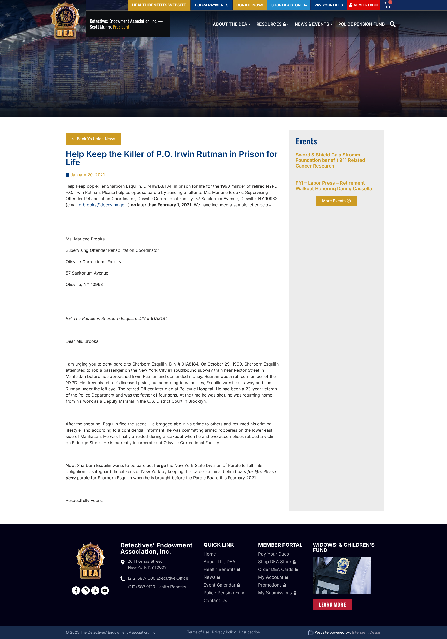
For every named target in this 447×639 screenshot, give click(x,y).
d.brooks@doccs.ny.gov (103, 204)
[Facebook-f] (76, 590)
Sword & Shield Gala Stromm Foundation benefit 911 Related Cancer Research (330, 160)
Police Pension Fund (361, 24)
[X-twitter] (95, 590)
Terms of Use (198, 632)
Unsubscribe (249, 632)
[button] (393, 24)
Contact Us (215, 600)
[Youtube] (105, 590)
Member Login (366, 5)
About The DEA (230, 24)
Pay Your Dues (273, 554)
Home (210, 554)
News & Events (312, 24)
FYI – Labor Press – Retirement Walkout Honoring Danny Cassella (334, 185)
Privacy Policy (224, 632)
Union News (77, 136)
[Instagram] (85, 590)
